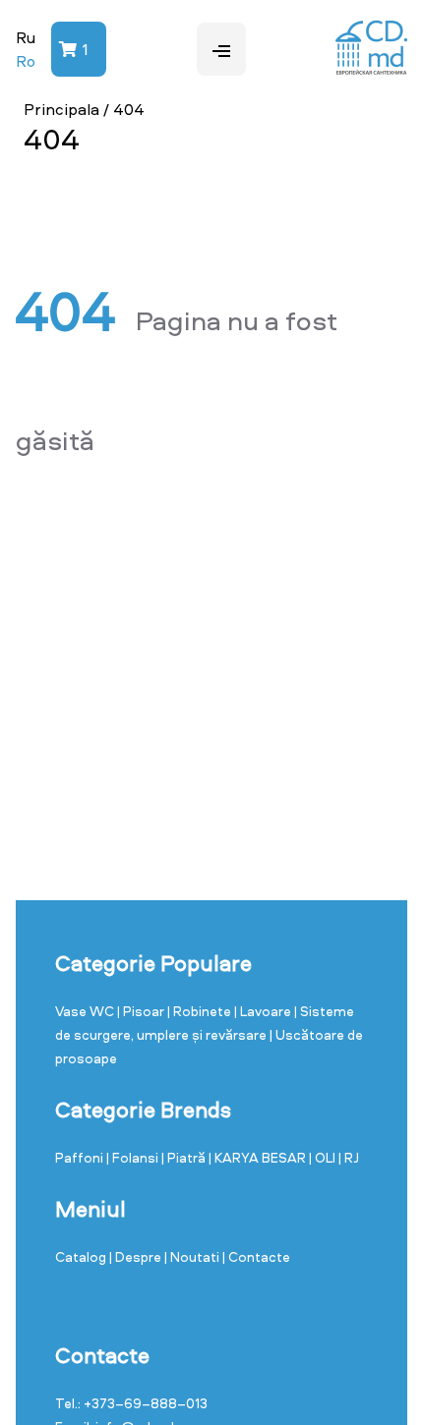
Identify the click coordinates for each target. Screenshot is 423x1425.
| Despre (136, 1256)
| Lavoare (264, 1010)
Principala (61, 109)
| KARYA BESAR (259, 1157)
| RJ (348, 1157)
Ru (25, 37)
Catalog (82, 1256)
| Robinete (200, 1010)
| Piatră (185, 1157)
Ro (25, 61)
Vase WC (86, 1010)
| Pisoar (142, 1010)
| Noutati (193, 1256)
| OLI (323, 1157)
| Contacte (256, 1256)
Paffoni (80, 1157)
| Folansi (133, 1157)
